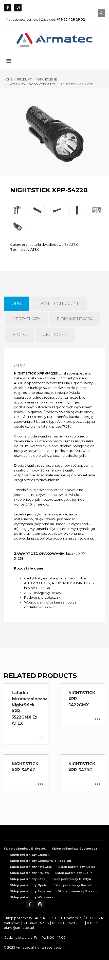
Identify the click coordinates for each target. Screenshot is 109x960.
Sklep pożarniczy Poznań (73, 885)
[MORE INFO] (40, 737)
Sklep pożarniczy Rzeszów (30, 891)
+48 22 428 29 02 (71, 923)
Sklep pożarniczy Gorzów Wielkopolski (40, 861)
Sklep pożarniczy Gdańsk (29, 854)
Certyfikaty (26, 319)
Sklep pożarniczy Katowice (31, 867)
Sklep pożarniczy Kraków (29, 873)
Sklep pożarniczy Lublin (74, 873)
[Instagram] (18, 7)
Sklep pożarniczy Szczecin (78, 891)
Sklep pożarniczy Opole (28, 885)
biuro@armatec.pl (19, 927)
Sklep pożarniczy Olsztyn (71, 879)
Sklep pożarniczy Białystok (25, 848)
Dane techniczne (59, 303)
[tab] (16, 304)
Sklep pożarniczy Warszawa (31, 897)
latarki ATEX (29, 249)
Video (20, 334)
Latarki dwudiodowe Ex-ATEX (54, 244)
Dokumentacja (75, 319)
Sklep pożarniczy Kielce (77, 867)
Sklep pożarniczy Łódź (27, 879)
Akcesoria (55, 334)
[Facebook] (7, 7)
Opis (16, 303)
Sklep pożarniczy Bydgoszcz (74, 848)
